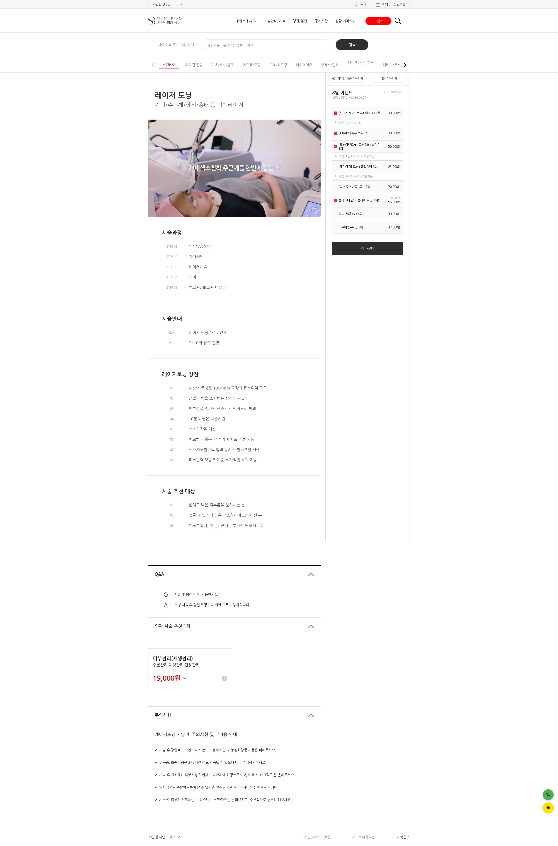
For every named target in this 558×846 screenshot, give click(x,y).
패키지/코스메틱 (395, 65)
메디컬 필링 (193, 65)
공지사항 (321, 21)
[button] (405, 65)
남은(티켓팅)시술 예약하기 (347, 78)
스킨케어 (168, 65)
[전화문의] (548, 794)
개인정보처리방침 (317, 837)
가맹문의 (403, 837)
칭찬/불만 (300, 21)
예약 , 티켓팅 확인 (394, 4)
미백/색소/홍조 (222, 65)
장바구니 (360, 4)
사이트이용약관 (363, 837)
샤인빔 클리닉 (171, 21)
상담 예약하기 (345, 21)
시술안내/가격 (274, 21)
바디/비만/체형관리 (361, 65)
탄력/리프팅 (278, 65)
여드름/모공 (251, 65)
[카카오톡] (548, 807)
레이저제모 (304, 65)
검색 (352, 45)
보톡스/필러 (330, 65)
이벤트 (378, 21)
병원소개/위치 (246, 21)
